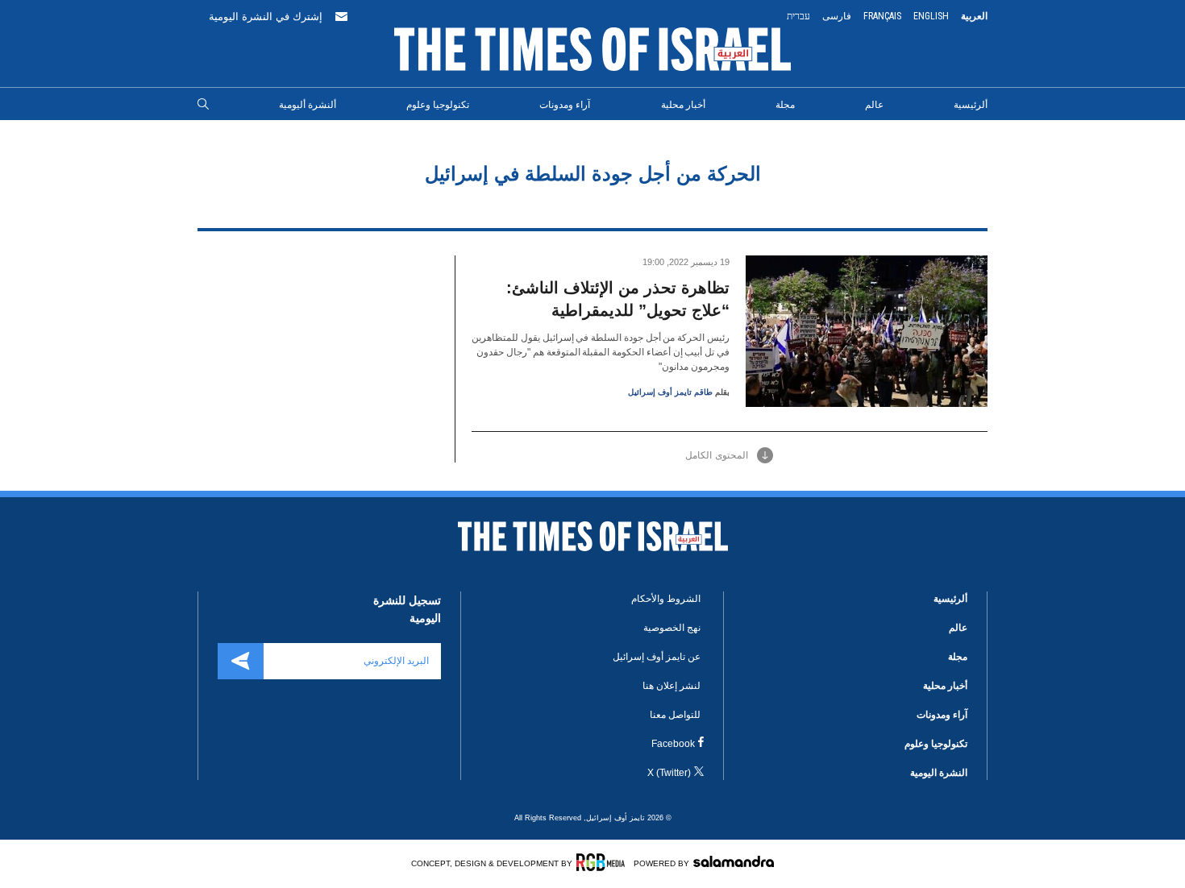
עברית (798, 16)
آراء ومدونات (564, 104)
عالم (874, 104)
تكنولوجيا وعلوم (437, 104)
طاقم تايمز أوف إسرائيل (670, 392)
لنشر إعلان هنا (671, 685)
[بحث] (203, 104)
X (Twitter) (669, 772)
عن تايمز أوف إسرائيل (657, 656)
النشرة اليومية (938, 772)
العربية (974, 16)
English (931, 16)
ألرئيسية (971, 104)
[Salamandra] (733, 861)
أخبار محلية (683, 104)
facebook (673, 743)
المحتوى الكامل (716, 455)
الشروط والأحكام (666, 598)
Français (882, 16)
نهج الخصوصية (672, 627)
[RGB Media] (603, 862)
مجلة (785, 104)
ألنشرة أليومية (307, 104)
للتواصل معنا (675, 714)
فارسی (836, 16)
